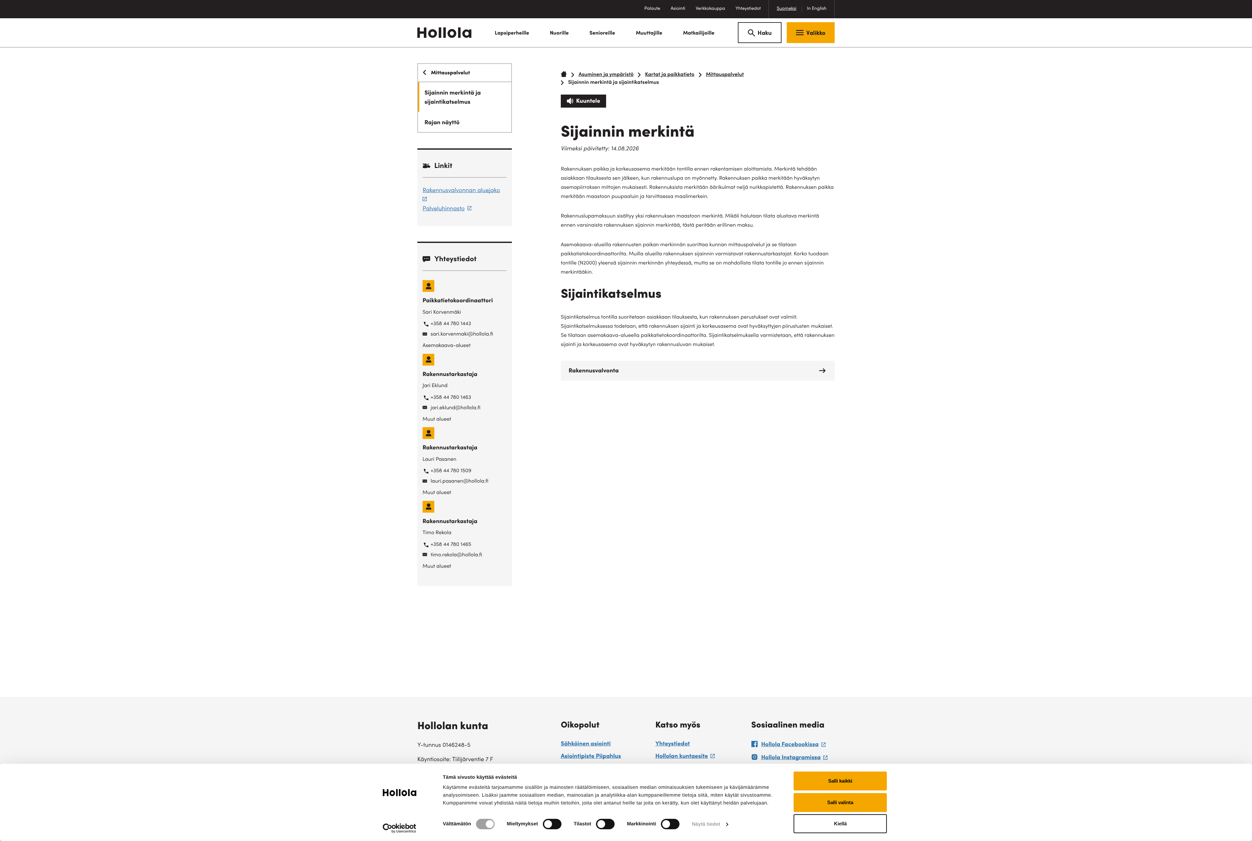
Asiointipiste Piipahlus (591, 757)
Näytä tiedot (706, 824)
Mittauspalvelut (725, 75)
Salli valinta (840, 802)
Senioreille (602, 33)
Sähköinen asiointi (586, 744)
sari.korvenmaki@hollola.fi (462, 334)
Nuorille (559, 33)
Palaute (654, 12)
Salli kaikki (840, 781)
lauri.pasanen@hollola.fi (459, 481)
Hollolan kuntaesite (685, 757)
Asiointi (678, 9)
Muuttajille (649, 33)
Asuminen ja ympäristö (605, 75)
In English (817, 9)
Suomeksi (786, 9)
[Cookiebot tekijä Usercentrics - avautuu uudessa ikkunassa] (399, 828)
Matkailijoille (699, 33)
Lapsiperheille (512, 33)
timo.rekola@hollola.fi (456, 555)
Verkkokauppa (713, 12)
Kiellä (840, 823)
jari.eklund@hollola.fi (456, 408)
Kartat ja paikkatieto (669, 75)
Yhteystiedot (748, 9)
